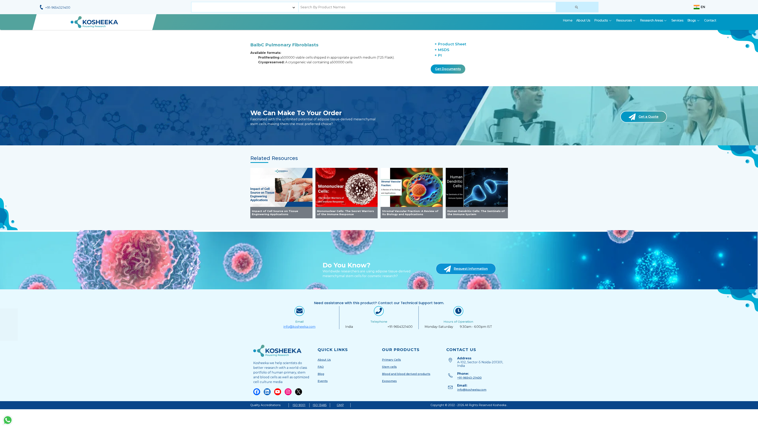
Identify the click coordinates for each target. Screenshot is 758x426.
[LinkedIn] (267, 391)
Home (567, 20)
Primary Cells (391, 360)
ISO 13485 (319, 405)
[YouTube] (277, 391)
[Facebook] (256, 391)
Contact (710, 20)
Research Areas (651, 20)
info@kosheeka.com (299, 327)
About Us (583, 20)
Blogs (691, 20)
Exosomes (389, 381)
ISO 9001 (299, 405)
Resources (624, 20)
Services (677, 20)
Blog (321, 374)
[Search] (577, 7)
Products (601, 20)
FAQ (321, 367)
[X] (298, 391)
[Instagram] (288, 391)
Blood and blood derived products (406, 374)
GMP (340, 405)
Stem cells (389, 367)
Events (323, 381)
